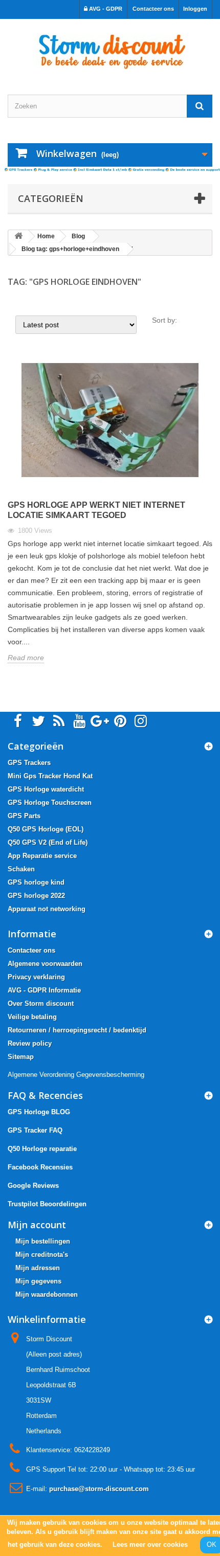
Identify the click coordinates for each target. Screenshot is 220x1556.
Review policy (30, 1043)
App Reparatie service (42, 856)
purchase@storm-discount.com (99, 1489)
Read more (26, 657)
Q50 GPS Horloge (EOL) (45, 829)
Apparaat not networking (46, 909)
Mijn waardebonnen (46, 1294)
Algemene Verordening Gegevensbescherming (76, 1074)
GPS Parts (24, 816)
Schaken (21, 869)
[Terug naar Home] (18, 236)
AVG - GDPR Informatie (44, 990)
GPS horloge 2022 (36, 895)
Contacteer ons (153, 9)
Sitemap (21, 1057)
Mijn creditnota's (41, 1254)
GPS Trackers (29, 762)
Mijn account (37, 1225)
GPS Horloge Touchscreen (50, 802)
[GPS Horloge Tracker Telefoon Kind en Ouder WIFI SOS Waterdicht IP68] (110, 48)
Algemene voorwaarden (45, 963)
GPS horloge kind (36, 882)
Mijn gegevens (38, 1281)
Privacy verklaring (36, 977)
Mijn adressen (37, 1268)
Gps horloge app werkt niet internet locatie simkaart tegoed (96, 510)
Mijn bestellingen (42, 1241)
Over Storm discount (41, 1003)
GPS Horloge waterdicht (46, 789)
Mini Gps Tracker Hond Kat (50, 776)
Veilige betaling (32, 1017)
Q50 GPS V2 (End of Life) (47, 842)
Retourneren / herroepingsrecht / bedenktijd (77, 1030)
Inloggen (195, 9)
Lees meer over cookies (150, 1544)
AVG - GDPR (104, 9)
